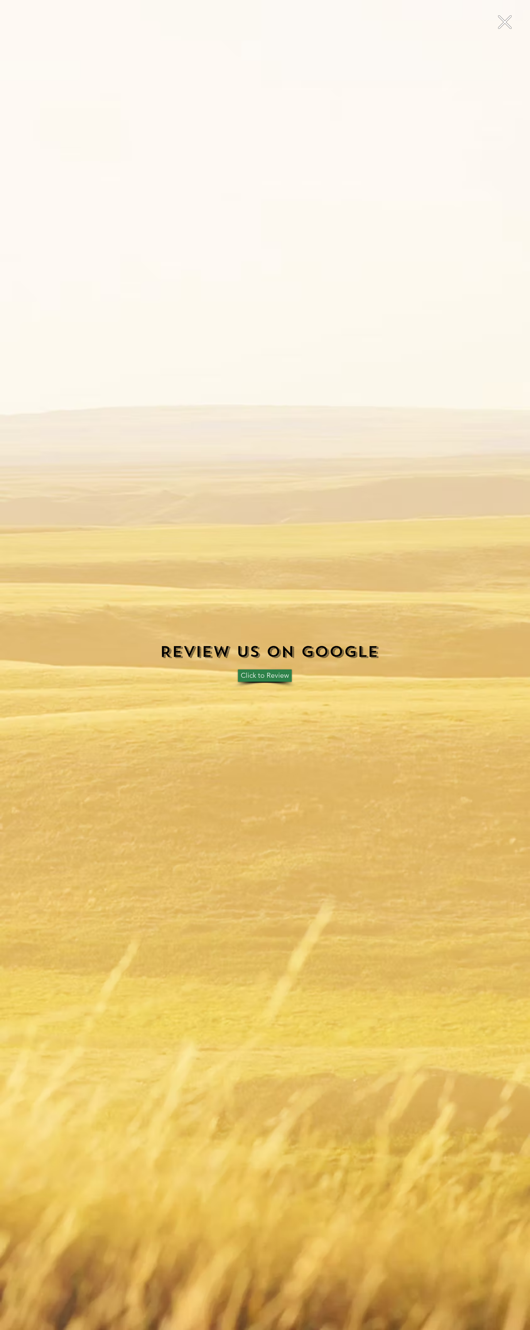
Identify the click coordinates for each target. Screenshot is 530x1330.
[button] (505, 22)
